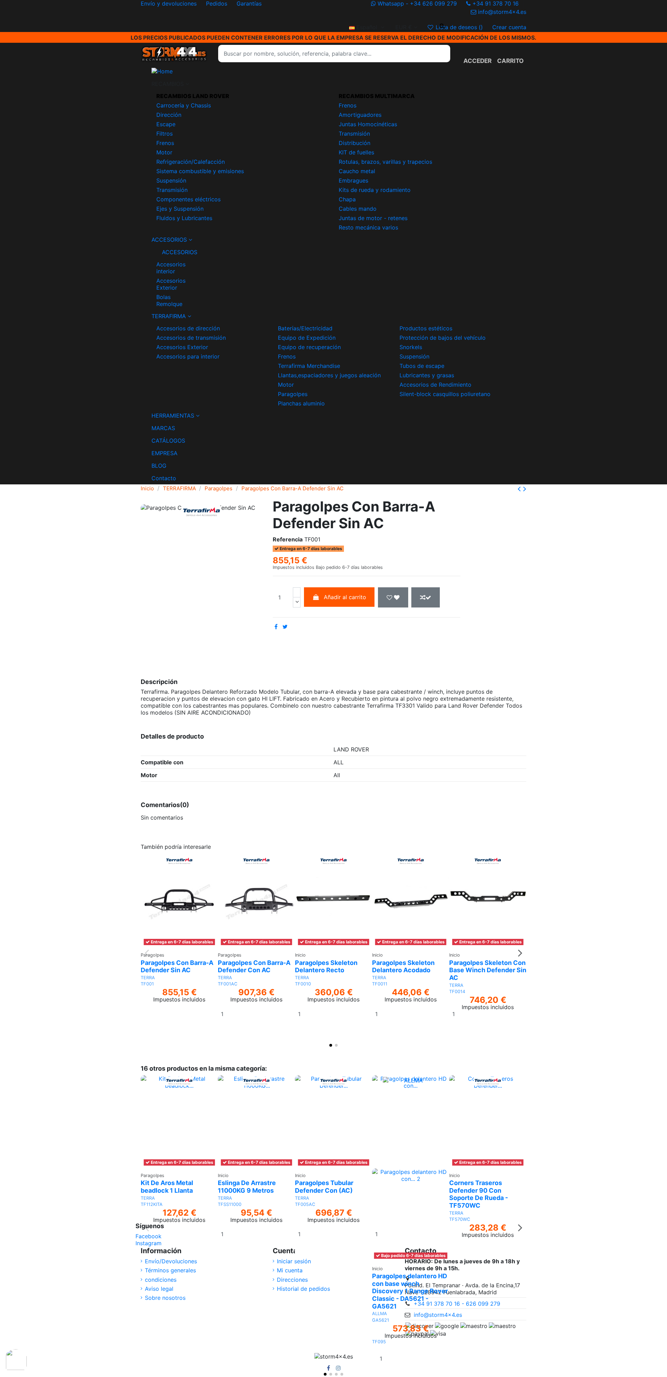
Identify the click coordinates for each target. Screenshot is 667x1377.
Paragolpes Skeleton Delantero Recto (326, 966)
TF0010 (303, 984)
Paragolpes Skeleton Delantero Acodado (403, 966)
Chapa (347, 199)
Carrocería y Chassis (183, 105)
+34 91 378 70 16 (495, 3)
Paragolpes (292, 393)
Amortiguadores (360, 114)
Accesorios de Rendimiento (435, 384)
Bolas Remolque (169, 300)
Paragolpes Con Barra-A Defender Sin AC (177, 966)
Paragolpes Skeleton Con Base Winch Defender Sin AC (487, 970)
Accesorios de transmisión (191, 337)
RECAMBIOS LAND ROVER (192, 95)
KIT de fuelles (356, 152)
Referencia (288, 539)
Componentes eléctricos (188, 199)
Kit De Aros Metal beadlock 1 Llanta (167, 1186)
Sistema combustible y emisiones (200, 171)
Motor (164, 152)
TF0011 (379, 984)
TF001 (147, 984)
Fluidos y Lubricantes (184, 218)
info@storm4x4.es (501, 11)
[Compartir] (276, 626)
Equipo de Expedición (307, 337)
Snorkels (411, 347)
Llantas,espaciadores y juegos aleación (329, 375)
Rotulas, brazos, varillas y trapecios (385, 161)
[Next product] (524, 489)
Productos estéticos (426, 328)
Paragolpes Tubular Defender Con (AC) (324, 1186)
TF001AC (227, 984)
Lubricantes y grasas (427, 375)
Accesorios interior (171, 268)
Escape (165, 124)
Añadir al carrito (345, 597)
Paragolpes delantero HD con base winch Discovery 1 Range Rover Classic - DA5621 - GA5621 (410, 1291)
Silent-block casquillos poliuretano (445, 393)
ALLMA (379, 1313)
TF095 (379, 1341)
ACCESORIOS (173, 252)
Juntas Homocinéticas (368, 124)
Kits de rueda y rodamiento (375, 189)
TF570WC (459, 1219)
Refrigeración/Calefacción (190, 161)
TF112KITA (152, 1204)
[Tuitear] (285, 626)
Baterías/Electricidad (305, 328)
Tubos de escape (422, 365)
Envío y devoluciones (169, 3)
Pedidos (217, 3)
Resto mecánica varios (368, 227)
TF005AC (305, 1204)
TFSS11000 (229, 1204)
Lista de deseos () (459, 27)
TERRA (148, 977)
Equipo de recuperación (309, 347)
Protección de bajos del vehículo (443, 337)
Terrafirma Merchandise (309, 365)
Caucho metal (357, 171)
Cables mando (358, 208)
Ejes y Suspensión (180, 208)
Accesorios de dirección (188, 328)
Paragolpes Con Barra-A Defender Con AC (254, 966)
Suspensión (171, 180)
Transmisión (172, 189)
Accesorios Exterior (171, 284)
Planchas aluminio (301, 403)
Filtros (164, 133)
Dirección (168, 114)
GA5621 (380, 1320)
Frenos (165, 142)
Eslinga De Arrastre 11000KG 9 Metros (247, 1186)
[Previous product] (520, 489)
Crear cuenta (509, 27)
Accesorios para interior (188, 356)
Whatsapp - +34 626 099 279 (417, 3)
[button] (333, 84)
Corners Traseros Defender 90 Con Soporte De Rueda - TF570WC (478, 1194)
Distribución (354, 142)
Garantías (249, 3)
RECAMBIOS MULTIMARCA (377, 95)
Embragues (353, 180)
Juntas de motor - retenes (373, 218)
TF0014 (457, 991)
